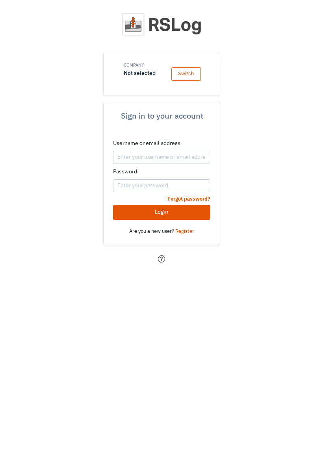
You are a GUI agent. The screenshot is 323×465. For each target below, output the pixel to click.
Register (184, 231)
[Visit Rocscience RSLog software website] (162, 27)
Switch (186, 73)
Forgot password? (188, 199)
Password (125, 172)
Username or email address (146, 143)
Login (161, 212)
